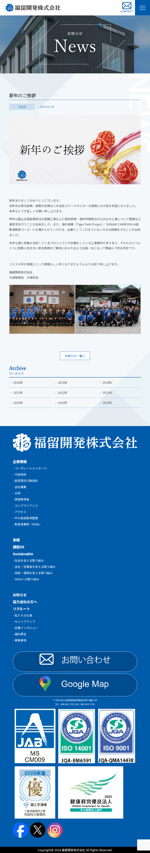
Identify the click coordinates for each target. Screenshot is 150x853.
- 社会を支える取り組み (28, 560)
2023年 (18, 392)
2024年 (107, 382)
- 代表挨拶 (19, 474)
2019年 (62, 402)
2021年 (107, 392)
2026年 (18, 382)
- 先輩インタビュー (25, 628)
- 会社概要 (19, 487)
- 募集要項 (19, 640)
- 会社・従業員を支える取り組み (34, 566)
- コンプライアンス (25, 505)
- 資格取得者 (21, 499)
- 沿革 (16, 493)
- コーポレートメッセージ (30, 468)
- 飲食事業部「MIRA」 (27, 524)
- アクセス (19, 511)
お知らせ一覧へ (75, 356)
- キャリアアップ (24, 621)
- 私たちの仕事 (22, 615)
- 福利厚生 (19, 634)
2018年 (107, 402)
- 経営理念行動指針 (25, 480)
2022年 (62, 392)
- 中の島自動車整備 (25, 518)
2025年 (62, 382)
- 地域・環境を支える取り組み (33, 573)
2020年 (18, 402)
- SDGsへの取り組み (26, 579)
